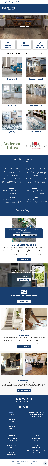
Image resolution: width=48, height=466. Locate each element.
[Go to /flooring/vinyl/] (12, 95)
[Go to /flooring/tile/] (12, 121)
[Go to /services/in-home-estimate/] (40, 44)
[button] (1, 145)
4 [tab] (26, 330)
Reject (24, 235)
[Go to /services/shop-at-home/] (24, 44)
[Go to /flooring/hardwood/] (36, 69)
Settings (32, 235)
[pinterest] (27, 407)
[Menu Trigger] (44, 8)
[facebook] (20, 407)
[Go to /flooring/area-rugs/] (36, 121)
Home (4, 13)
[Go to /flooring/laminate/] (36, 95)
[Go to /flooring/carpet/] (12, 69)
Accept (16, 235)
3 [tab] (24, 330)
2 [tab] (23, 330)
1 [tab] (21, 330)
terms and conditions (27, 232)
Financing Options (36, 2)
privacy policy (18, 232)
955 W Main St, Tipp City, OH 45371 (12, 1)
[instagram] (23, 407)
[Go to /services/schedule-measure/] (8, 44)
